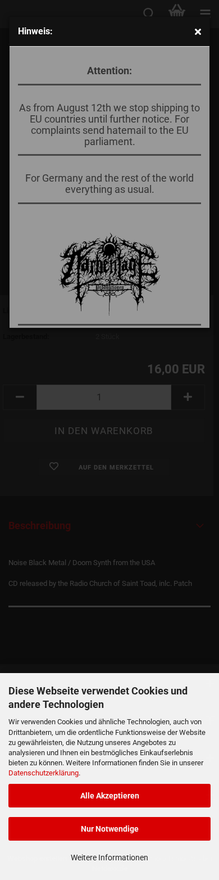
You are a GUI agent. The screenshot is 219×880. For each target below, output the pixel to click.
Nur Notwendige (110, 828)
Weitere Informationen (109, 857)
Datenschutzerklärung (43, 773)
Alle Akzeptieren (109, 795)
